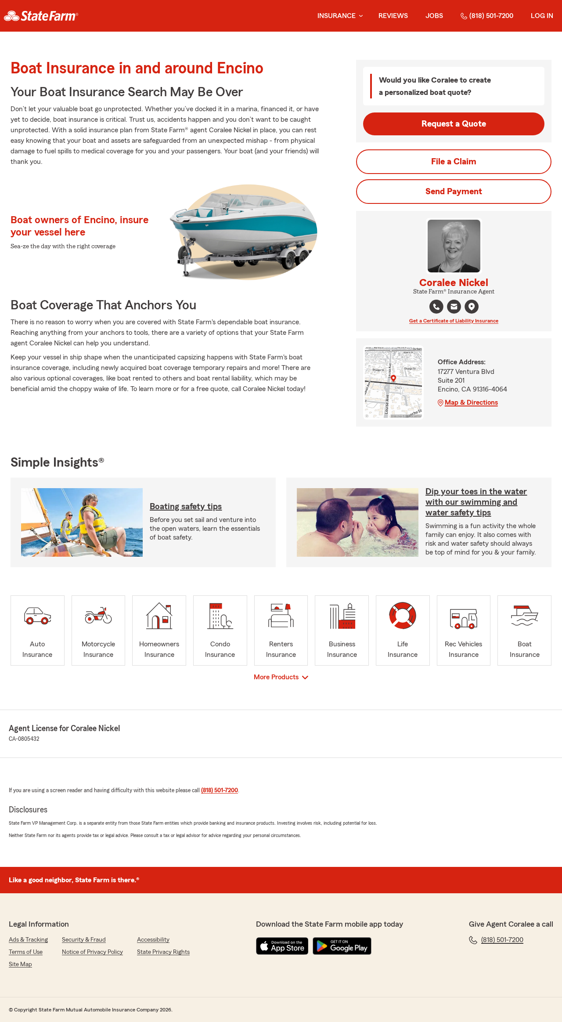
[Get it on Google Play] (342, 946)
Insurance (336, 15)
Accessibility (153, 940)
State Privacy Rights (163, 952)
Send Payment (453, 191)
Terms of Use (26, 952)
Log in (542, 15)
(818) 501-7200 (491, 15)
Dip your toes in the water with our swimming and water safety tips (476, 502)
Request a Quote (454, 124)
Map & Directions (471, 402)
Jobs (434, 15)
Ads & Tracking (28, 940)
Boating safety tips (186, 506)
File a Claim (453, 161)
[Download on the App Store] (282, 946)
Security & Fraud (84, 940)
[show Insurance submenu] (359, 16)
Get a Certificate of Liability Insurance (453, 320)
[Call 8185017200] (436, 307)
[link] (41, 16)
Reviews (393, 15)
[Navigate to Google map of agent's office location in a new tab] (472, 307)
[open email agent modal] (454, 308)
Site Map (20, 964)
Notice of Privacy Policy (92, 952)
